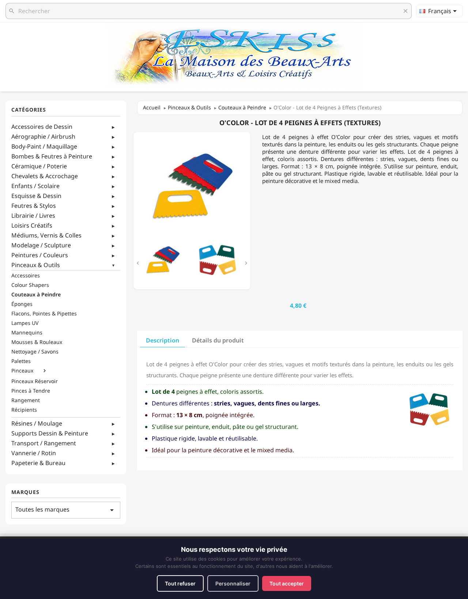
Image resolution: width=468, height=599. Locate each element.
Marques (25, 492)
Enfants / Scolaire (35, 186)
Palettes (21, 361)
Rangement (25, 400)
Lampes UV (24, 323)
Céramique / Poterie (39, 166)
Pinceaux (22, 370)
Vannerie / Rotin (33, 453)
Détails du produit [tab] (218, 340)
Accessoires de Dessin (41, 127)
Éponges (22, 304)
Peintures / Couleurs (39, 255)
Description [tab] (162, 340)
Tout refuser (180, 583)
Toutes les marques (65, 509)
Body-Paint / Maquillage (44, 146)
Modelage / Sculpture (41, 245)
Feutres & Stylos (33, 206)
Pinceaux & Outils (35, 265)
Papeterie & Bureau (38, 463)
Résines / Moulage (36, 423)
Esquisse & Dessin (36, 196)
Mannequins (26, 332)
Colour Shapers (30, 285)
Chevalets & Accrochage (44, 176)
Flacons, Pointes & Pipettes (44, 313)
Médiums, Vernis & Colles (46, 235)
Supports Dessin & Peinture (49, 433)
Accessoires (25, 275)
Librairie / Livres (33, 215)
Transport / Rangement (43, 443)
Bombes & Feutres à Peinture (51, 156)
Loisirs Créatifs (31, 225)
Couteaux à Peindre (36, 294)
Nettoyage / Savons (34, 351)
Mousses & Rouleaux (36, 342)
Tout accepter (286, 583)
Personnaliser (232, 583)
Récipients (24, 410)
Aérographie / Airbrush (43, 136)
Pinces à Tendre (30, 391)
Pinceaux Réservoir (34, 381)
